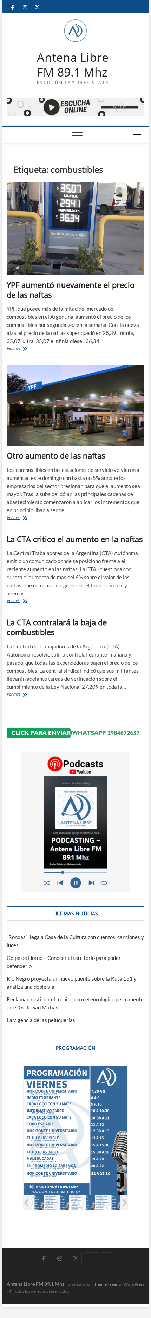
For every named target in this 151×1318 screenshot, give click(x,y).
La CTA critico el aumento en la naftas (75, 539)
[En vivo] (107, 1252)
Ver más (24, 348)
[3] (56, 1202)
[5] (108, 1202)
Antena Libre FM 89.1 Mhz (73, 64)
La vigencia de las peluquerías (41, 1020)
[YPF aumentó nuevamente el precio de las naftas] (75, 228)
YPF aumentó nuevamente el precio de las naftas (70, 289)
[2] (31, 1202)
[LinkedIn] (91, 1252)
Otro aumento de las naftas (56, 455)
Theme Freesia (107, 1284)
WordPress (134, 1284)
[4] (82, 1202)
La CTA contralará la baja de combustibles (57, 627)
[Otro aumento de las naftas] (75, 405)
